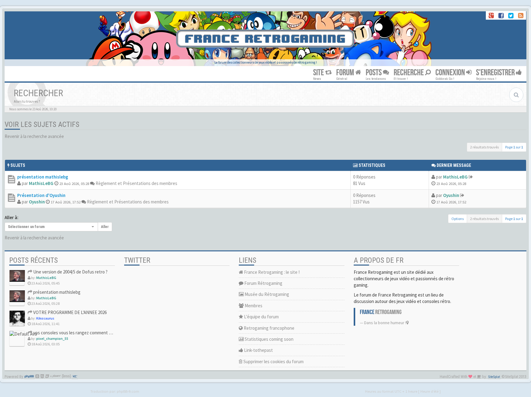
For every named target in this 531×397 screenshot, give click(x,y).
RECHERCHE (409, 73)
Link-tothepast (258, 350)
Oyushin (37, 202)
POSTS (374, 73)
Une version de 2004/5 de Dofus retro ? (70, 272)
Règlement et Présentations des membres (136, 183)
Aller (105, 227)
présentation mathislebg (42, 177)
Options (457, 218)
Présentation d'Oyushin (41, 195)
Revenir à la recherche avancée (34, 136)
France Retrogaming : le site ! (271, 272)
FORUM (345, 73)
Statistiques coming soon (268, 339)
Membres (253, 306)
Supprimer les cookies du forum (273, 361)
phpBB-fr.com (128, 391)
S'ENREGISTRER (496, 73)
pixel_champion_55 (52, 338)
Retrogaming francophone (268, 328)
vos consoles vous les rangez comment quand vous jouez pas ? (92, 333)
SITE (319, 73)
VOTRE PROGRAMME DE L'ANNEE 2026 (69, 312)
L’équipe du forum (261, 317)
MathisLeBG (41, 183)
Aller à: (11, 217)
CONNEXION (450, 73)
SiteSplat (494, 377)
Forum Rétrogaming (262, 283)
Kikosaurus (45, 318)
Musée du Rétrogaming (266, 294)
